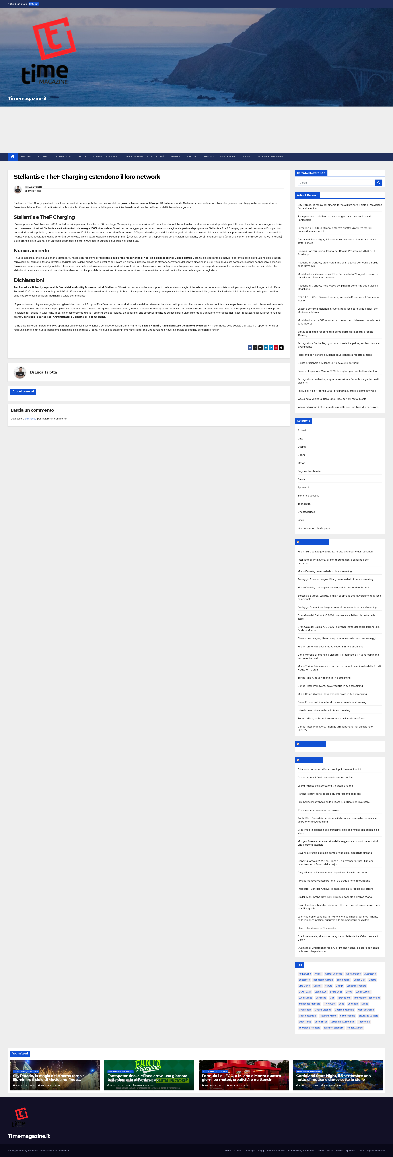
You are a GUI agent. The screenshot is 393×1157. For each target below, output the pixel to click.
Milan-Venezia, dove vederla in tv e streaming (325, 571)
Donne (175, 156)
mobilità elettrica (323, 1009)
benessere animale (323, 979)
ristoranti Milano (328, 1015)
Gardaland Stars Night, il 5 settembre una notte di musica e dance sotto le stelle (333, 1078)
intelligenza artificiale (309, 1003)
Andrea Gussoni (50, 1085)
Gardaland (321, 997)
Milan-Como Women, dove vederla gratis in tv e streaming (332, 694)
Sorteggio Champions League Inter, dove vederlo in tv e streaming (337, 607)
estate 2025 (321, 991)
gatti (332, 997)
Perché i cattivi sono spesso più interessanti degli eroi (329, 793)
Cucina (43, 156)
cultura (328, 985)
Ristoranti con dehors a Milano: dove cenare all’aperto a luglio (335, 354)
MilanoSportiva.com (313, 542)
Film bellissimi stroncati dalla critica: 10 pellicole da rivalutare (334, 801)
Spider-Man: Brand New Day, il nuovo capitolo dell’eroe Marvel (335, 896)
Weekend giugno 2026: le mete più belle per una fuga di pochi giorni (338, 407)
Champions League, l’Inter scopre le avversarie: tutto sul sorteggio (337, 638)
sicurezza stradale (368, 1015)
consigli (317, 985)
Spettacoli (228, 156)
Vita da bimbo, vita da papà (145, 156)
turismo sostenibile (334, 1027)
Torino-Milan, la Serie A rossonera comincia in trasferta (331, 718)
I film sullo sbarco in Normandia (317, 928)
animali (318, 973)
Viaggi (82, 156)
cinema (372, 979)
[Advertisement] (196, 129)
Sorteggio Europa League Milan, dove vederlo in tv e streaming (335, 579)
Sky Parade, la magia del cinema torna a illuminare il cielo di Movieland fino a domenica (49, 1080)
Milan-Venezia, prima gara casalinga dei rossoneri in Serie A (333, 587)
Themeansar (63, 1150)
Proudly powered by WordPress (23, 1150)
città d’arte (304, 985)
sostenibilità (321, 1021)
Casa (246, 156)
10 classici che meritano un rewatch (319, 810)
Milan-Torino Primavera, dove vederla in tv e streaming (331, 646)
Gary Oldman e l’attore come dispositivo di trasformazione (332, 872)
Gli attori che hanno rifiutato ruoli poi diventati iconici (329, 769)
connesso (30, 418)
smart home (305, 1021)
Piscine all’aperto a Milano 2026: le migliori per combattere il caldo (337, 371)
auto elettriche (353, 973)
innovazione (344, 997)
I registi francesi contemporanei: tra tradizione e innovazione (334, 880)
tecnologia (364, 1021)
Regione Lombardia (270, 156)
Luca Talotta (35, 187)
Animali (208, 156)
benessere (304, 979)
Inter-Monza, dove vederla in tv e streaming (324, 710)
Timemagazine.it (27, 99)
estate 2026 (336, 991)
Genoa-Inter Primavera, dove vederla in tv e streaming (330, 685)
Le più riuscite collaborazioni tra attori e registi (325, 785)
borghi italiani (343, 979)
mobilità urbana (366, 1009)
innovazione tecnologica (367, 997)
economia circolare (356, 985)
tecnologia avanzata (309, 1027)
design (339, 985)
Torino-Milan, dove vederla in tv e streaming (324, 677)
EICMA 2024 (305, 991)
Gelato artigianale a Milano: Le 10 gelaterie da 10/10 (328, 362)
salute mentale (347, 1015)
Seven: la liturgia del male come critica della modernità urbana (335, 852)
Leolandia (353, 1003)
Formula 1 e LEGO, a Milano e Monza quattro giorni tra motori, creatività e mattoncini (241, 1078)
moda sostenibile (307, 1015)
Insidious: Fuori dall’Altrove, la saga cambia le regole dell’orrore (335, 888)
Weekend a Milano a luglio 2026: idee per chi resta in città (332, 398)
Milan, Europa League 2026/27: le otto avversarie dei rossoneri (335, 551)
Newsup (50, 1150)
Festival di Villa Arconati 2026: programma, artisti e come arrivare (337, 390)
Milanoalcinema (310, 759)
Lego (341, 1003)
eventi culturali (363, 991)
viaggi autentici (355, 1027)
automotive (370, 973)
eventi (349, 991)
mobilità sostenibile (344, 1009)
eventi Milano (305, 997)
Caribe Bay (359, 979)
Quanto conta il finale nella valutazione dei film (325, 777)
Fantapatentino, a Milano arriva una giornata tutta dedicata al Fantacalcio (147, 1078)
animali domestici (333, 973)
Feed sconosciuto (312, 743)
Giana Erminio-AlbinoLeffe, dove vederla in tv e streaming (332, 702)
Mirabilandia (305, 1009)
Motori (26, 156)
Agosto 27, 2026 (26, 1085)
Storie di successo (106, 156)
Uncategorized (306, 511)
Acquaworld (305, 973)
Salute (192, 156)
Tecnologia (62, 156)
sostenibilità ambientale (342, 1021)
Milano (365, 1003)
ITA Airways (329, 1003)
